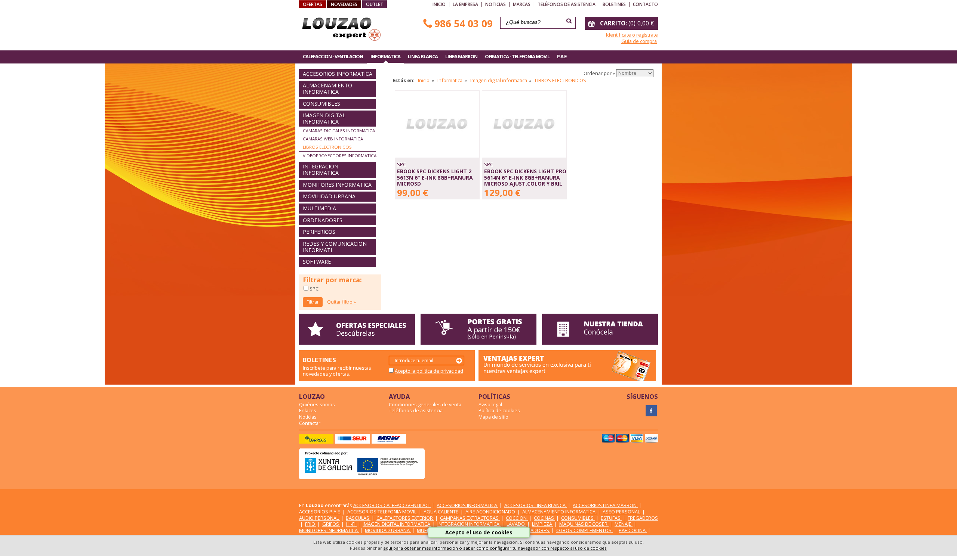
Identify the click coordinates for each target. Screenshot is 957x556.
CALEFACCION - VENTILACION (333, 56)
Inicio (439, 4)
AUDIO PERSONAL (319, 518)
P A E (561, 56)
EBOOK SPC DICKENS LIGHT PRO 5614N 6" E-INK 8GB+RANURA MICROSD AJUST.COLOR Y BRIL (525, 177)
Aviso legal (490, 404)
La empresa (465, 4)
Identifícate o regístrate (632, 34)
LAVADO (516, 524)
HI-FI (351, 524)
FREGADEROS (643, 518)
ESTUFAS (611, 518)
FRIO (310, 524)
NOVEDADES (344, 4)
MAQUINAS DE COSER (584, 524)
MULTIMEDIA (319, 208)
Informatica (449, 80)
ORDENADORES (322, 220)
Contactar (309, 423)
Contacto (645, 4)
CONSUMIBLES (321, 103)
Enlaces (307, 410)
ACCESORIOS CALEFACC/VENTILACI (392, 505)
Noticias (495, 4)
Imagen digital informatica (498, 80)
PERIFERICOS (319, 231)
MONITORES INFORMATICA (337, 184)
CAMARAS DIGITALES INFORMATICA (339, 130)
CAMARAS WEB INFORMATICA (333, 139)
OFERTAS (312, 4)
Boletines (614, 4)
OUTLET (374, 4)
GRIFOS (331, 524)
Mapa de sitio (493, 416)
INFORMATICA (385, 56)
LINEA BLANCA (423, 56)
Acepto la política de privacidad (429, 370)
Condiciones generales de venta (425, 404)
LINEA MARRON (461, 56)
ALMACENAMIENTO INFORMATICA (327, 88)
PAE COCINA (633, 530)
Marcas (521, 4)
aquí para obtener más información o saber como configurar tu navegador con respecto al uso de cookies (495, 548)
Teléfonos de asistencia (567, 4)
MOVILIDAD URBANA (329, 196)
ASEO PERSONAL (622, 511)
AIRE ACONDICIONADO (490, 511)
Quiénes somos (317, 404)
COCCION (517, 518)
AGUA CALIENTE (441, 511)
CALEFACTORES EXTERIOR (405, 518)
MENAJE (624, 524)
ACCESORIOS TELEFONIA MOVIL (382, 511)
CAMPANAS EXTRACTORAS (470, 518)
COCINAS (544, 518)
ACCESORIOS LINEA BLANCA (535, 505)
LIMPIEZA (542, 524)
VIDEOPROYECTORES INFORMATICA (339, 155)
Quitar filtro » (341, 301)
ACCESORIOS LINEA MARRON (605, 505)
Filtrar (313, 302)
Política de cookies (499, 410)
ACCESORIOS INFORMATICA (337, 73)
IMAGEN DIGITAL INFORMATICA (324, 118)
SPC (313, 288)
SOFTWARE (317, 261)
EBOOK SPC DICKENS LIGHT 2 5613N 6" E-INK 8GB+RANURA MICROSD (435, 177)
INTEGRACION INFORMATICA (321, 169)
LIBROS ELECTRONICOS (327, 147)
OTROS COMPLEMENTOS (584, 530)
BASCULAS (358, 518)
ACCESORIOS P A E (320, 511)
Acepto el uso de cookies (478, 532)
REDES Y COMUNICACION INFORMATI (335, 247)
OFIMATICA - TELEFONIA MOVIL (517, 56)
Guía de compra (639, 41)
